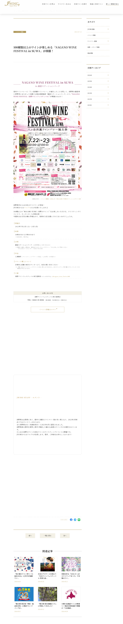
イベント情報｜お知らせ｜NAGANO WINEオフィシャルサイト (60, 199)
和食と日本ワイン (96, 4)
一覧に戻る (47, 536)
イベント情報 (19, 32)
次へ (64, 536)
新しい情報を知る (112, 4)
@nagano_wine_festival (60, 276)
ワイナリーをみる (64, 4)
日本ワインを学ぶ (48, 4)
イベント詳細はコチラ (47, 309)
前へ (30, 536)
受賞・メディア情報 (93, 47)
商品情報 (90, 53)
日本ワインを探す (80, 4)
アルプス (27, 207)
